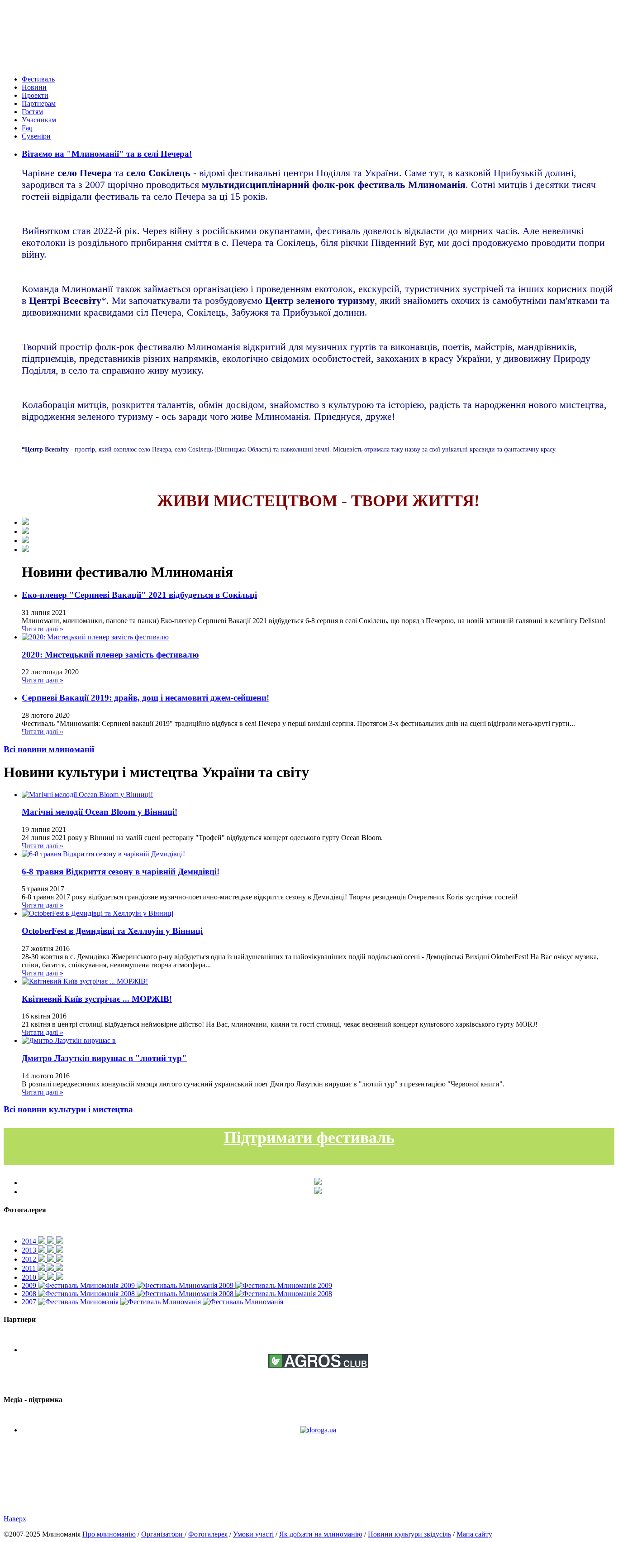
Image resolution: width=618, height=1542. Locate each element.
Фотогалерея (208, 1534)
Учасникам (39, 120)
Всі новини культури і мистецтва (68, 1109)
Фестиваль (38, 79)
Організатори (163, 1534)
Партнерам (39, 103)
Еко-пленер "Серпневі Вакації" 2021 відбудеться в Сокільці (139, 595)
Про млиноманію (109, 1534)
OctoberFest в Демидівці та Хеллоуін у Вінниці (112, 931)
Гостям (32, 111)
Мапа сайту (474, 1534)
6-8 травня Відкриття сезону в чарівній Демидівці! (120, 871)
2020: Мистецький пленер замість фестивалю (110, 654)
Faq (27, 128)
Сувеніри (36, 136)
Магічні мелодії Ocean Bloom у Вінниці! (99, 812)
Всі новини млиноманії (49, 749)
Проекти (35, 95)
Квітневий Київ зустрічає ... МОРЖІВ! (97, 999)
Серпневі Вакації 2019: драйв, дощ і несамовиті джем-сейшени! (145, 697)
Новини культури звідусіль (409, 1534)
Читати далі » (42, 629)
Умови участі (253, 1534)
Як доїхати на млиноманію (320, 1534)
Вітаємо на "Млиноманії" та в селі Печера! (107, 154)
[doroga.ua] (318, 1430)
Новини (34, 87)
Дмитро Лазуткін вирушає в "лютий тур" (104, 1058)
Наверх (15, 1519)
